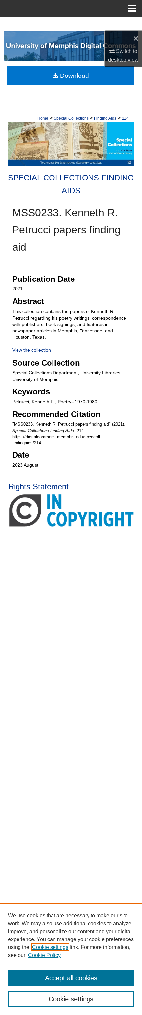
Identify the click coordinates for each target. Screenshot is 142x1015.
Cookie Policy (44, 955)
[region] (71, 959)
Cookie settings (50, 947)
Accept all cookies (71, 978)
